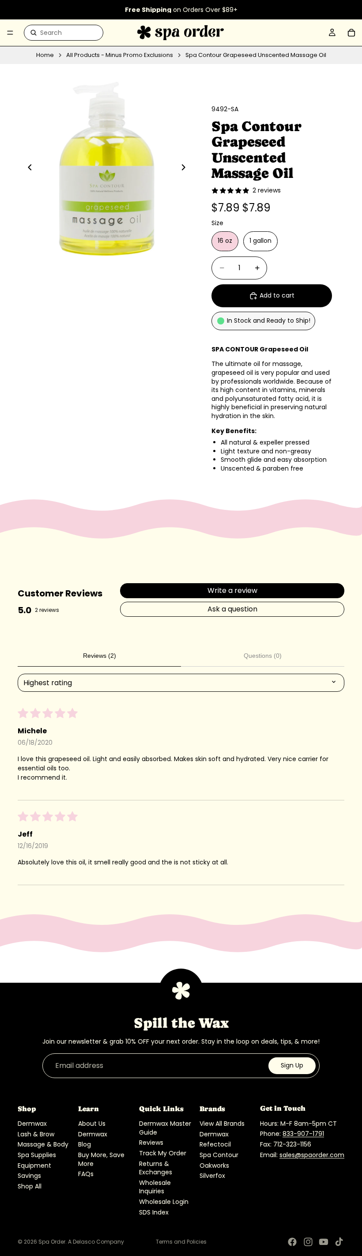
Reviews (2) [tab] (99, 655)
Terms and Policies (181, 1241)
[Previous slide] (27, 168)
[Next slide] (186, 168)
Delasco (84, 1241)
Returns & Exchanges (155, 1168)
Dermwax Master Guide (165, 1128)
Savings (29, 1175)
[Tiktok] (339, 1242)
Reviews (151, 1142)
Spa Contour (219, 1154)
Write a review (232, 590)
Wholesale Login (164, 1201)
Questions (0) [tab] (263, 655)
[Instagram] (308, 1242)
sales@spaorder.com (311, 1154)
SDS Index (154, 1211)
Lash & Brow (36, 1133)
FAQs (86, 1173)
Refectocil (215, 1144)
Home (45, 55)
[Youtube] (323, 1242)
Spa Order (51, 1241)
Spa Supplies (37, 1154)
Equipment (34, 1165)
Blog (84, 1144)
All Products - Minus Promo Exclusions (119, 55)
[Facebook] (292, 1242)
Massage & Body (43, 1144)
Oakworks (214, 1165)
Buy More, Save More (101, 1159)
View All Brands (222, 1123)
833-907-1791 (303, 1133)
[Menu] (10, 33)
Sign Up (292, 1065)
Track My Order (162, 1153)
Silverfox (212, 1175)
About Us (92, 1123)
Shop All (29, 1185)
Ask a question (232, 609)
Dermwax (32, 1123)
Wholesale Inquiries (155, 1187)
